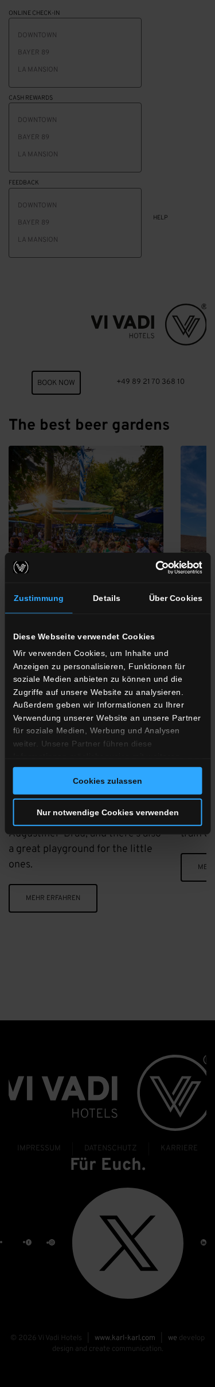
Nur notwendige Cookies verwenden (108, 812)
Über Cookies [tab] (175, 597)
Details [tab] (106, 597)
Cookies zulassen (107, 780)
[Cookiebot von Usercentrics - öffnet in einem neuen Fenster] (153, 567)
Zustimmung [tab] (39, 597)
